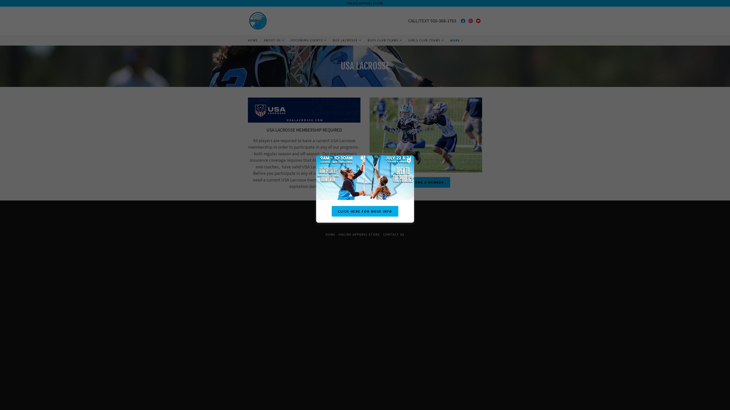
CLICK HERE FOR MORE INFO (365, 211)
